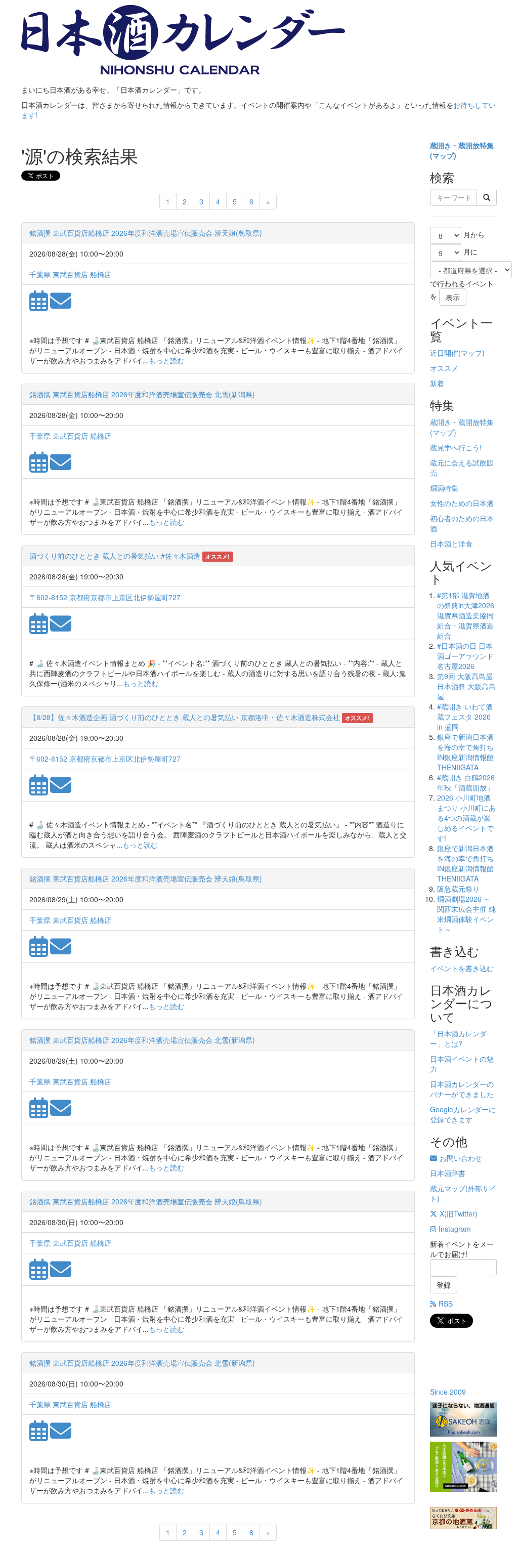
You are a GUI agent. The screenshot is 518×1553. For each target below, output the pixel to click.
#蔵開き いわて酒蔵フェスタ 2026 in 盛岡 (465, 716)
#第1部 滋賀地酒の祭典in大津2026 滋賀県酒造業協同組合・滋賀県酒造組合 (465, 615)
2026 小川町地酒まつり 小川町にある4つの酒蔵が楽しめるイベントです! (466, 817)
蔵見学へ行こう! (456, 447)
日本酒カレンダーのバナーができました (462, 1089)
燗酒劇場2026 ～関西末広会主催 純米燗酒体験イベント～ (466, 914)
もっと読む (166, 360)
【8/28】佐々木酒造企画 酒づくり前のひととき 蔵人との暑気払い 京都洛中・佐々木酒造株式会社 (184, 717)
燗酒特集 (444, 488)
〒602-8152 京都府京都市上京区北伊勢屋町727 (105, 597)
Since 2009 (448, 1392)
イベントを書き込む (462, 968)
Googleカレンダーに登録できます (463, 1114)
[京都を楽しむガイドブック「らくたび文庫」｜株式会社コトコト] (463, 1518)
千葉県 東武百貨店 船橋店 (70, 274)
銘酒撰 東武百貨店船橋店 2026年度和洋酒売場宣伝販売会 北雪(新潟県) (142, 394)
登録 (444, 1285)
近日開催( (445, 353)
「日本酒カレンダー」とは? (458, 1038)
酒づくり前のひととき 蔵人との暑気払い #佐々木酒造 (114, 556)
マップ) (444, 155)
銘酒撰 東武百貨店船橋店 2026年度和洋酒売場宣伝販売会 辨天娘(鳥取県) (145, 233)
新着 (437, 383)
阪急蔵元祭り (458, 889)
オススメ (444, 368)
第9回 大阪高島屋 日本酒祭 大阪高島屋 (466, 686)
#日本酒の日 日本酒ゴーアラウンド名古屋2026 (465, 656)
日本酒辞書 (447, 1173)
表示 (453, 297)
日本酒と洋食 (451, 543)
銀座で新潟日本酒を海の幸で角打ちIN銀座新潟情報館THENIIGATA (465, 752)
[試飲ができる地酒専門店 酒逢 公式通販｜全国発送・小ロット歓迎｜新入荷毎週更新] (463, 1419)
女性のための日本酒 (462, 503)
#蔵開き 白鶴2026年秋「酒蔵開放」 (466, 782)
